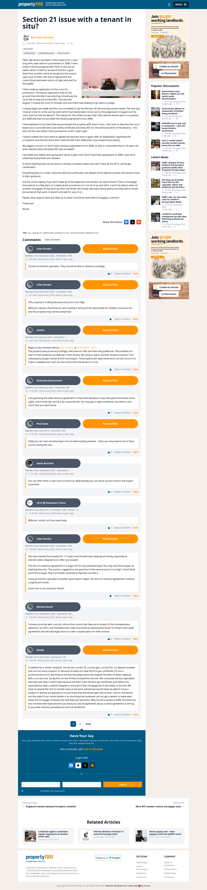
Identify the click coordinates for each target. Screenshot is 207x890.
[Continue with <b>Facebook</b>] (71, 765)
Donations (141, 873)
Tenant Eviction (63, 53)
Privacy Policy (170, 869)
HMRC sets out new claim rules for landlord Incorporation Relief (174, 199)
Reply (135, 273)
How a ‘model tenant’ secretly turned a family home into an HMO (173, 143)
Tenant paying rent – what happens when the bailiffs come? (165, 832)
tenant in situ (92, 232)
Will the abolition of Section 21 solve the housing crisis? (109, 832)
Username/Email (29, 780)
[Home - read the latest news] (92, 4)
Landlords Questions (46, 53)
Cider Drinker (66, 347)
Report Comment (122, 273)
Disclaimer (169, 877)
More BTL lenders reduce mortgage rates (158, 806)
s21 (29, 232)
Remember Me (31, 791)
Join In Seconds (93, 749)
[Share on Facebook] (126, 222)
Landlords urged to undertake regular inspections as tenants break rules (53, 834)
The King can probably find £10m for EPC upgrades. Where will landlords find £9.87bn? (173, 183)
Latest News (142, 862)
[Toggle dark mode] (169, 4)
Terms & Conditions (169, 864)
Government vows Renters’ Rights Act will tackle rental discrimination (173, 95)
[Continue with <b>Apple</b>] (78, 765)
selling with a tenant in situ (56, 232)
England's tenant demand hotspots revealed (51, 806)
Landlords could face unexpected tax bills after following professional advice (174, 218)
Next (88, 723)
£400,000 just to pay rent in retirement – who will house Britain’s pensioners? (174, 127)
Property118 (79, 885)
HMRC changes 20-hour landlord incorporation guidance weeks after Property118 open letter (173, 166)
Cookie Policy (170, 873)
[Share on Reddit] (138, 222)
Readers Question (44, 37)
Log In (122, 784)
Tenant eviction (77, 232)
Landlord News (29, 53)
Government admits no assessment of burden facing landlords (173, 111)
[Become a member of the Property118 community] (169, 36)
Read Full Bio (110, 248)
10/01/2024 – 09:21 (87, 347)
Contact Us (141, 877)
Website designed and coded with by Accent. (128, 885)
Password (66, 780)
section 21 (37, 232)
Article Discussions (141, 868)
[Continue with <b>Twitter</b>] (85, 765)
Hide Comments (52, 239)
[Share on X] (132, 222)
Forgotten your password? (53, 791)
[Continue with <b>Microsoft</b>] (92, 765)
